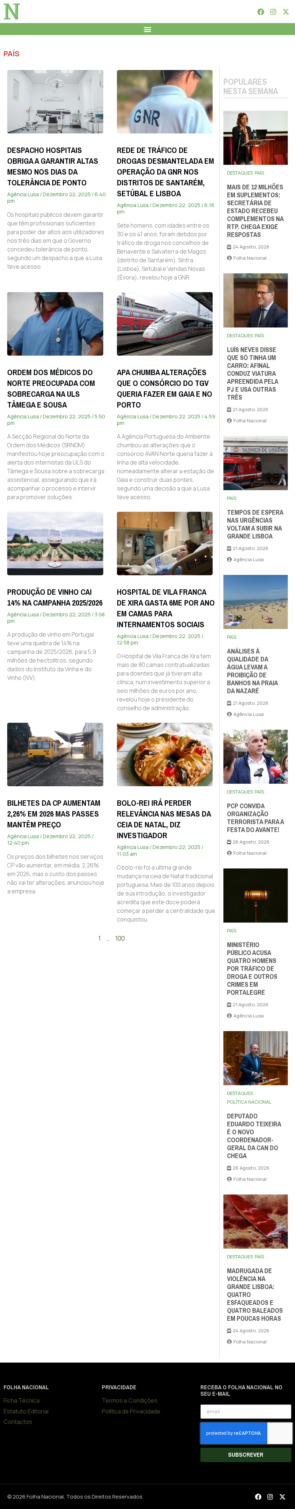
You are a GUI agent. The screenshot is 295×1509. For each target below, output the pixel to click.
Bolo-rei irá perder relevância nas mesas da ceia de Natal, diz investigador (164, 819)
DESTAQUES (240, 173)
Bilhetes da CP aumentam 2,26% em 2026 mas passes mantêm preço (53, 814)
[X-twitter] (286, 11)
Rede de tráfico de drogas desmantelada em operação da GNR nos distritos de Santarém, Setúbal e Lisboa (165, 172)
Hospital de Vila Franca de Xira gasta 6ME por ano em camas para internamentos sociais (166, 608)
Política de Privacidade (131, 1411)
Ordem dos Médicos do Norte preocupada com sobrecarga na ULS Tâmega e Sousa (51, 388)
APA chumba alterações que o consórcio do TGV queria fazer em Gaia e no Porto (164, 388)
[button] (148, 29)
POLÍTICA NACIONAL (249, 1102)
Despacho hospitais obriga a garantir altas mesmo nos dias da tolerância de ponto (52, 166)
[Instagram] (273, 11)
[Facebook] (260, 11)
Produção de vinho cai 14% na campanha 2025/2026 (55, 597)
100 (120, 938)
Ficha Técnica (22, 1400)
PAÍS (11, 53)
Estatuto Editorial (26, 1411)
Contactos (18, 1422)
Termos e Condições (130, 1400)
